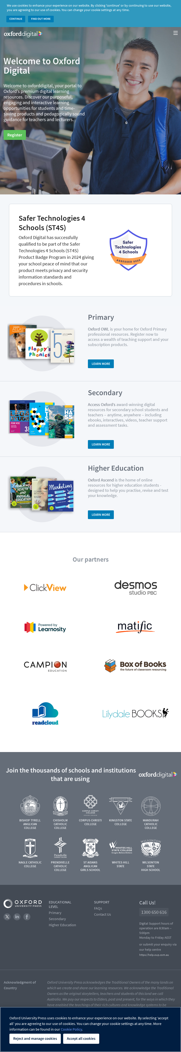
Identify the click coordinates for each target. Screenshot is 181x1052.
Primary (55, 912)
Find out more (41, 19)
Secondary (57, 918)
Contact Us (102, 914)
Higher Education (62, 924)
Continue (15, 19)
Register (14, 135)
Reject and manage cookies (35, 1038)
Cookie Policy (71, 1029)
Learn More (101, 364)
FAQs (98, 908)
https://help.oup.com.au (154, 955)
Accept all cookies (81, 1038)
